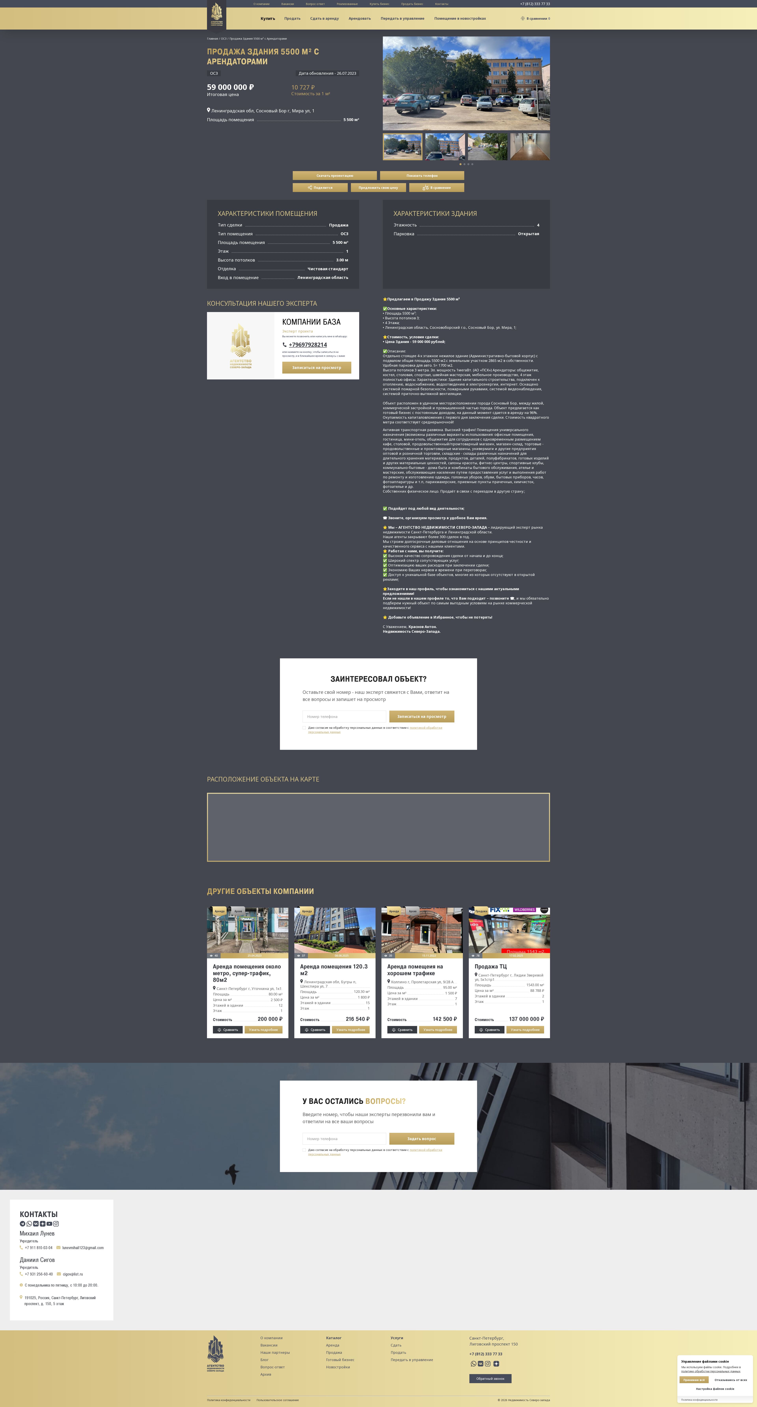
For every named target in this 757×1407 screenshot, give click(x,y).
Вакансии (287, 4)
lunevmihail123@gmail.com (83, 1247)
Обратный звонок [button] (490, 1378)
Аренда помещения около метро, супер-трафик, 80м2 (247, 973)
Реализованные (347, 4)
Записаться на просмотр (316, 367)
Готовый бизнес (340, 1359)
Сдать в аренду (324, 18)
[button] (460, 164)
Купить (267, 18)
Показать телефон (422, 175)
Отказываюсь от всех (731, 1380)
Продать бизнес (412, 4)
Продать (292, 18)
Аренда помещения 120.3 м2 (334, 970)
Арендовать (360, 18)
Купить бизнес (379, 4)
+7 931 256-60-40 (39, 1274)
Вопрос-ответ (315, 4)
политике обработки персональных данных (710, 1371)
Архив (265, 1374)
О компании (261, 4)
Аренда (332, 1345)
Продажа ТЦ (491, 966)
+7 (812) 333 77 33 (535, 3)
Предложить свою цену (378, 187)
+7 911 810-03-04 (38, 1247)
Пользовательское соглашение (277, 1400)
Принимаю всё (694, 1380)
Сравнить (230, 1030)
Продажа (334, 1352)
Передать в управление (402, 18)
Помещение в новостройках (460, 18)
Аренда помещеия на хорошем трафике (415, 970)
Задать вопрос (421, 1138)
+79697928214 (308, 344)
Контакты (441, 4)
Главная (212, 38)
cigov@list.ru (73, 1274)
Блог (264, 1359)
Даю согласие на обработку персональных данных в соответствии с (375, 730)
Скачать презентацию (335, 175)
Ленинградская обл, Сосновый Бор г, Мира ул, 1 (262, 111)
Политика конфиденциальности (228, 1400)
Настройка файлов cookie (715, 1389)
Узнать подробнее (263, 1030)
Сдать (396, 1345)
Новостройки (338, 1367)
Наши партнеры (275, 1352)
